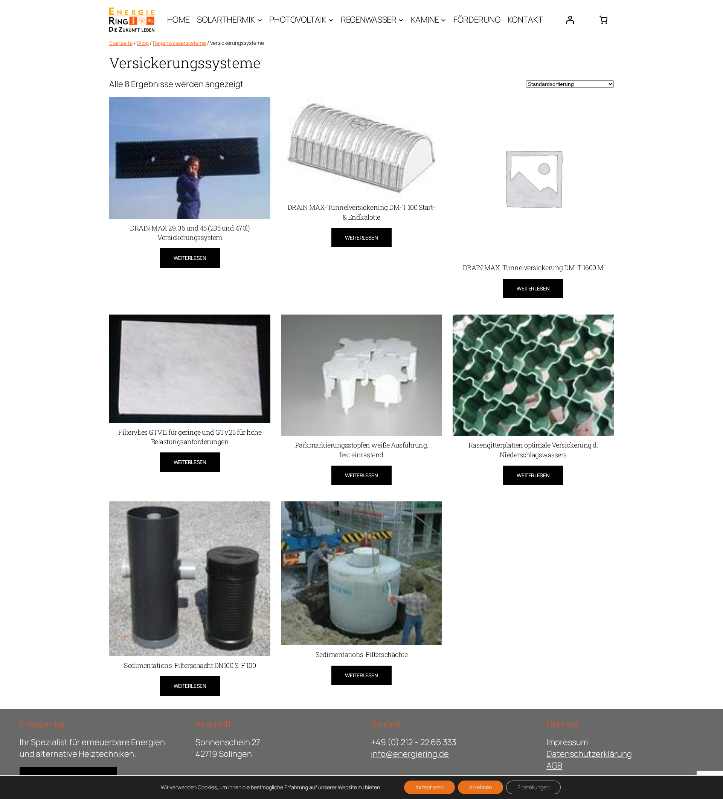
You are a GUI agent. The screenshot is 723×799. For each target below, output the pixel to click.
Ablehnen (480, 787)
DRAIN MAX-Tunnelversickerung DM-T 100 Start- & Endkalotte (361, 212)
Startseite (121, 42)
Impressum (567, 742)
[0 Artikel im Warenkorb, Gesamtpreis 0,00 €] (603, 19)
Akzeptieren (429, 787)
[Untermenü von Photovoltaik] (330, 19)
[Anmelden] (570, 19)
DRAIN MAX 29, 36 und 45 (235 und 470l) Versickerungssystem (190, 232)
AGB (554, 765)
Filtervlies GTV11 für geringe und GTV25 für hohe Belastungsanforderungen (189, 437)
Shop (143, 42)
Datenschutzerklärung (589, 753)
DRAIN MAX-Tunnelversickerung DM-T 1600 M (533, 267)
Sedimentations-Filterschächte (362, 654)
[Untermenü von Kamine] (443, 19)
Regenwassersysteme (179, 42)
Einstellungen (533, 787)
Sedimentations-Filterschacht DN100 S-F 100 (190, 665)
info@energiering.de (410, 753)
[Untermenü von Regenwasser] (400, 19)
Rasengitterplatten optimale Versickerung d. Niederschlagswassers (533, 449)
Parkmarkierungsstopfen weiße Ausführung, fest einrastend (361, 449)
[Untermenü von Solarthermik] (259, 19)
